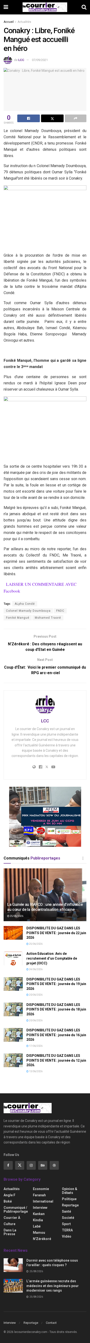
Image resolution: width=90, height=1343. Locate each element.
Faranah (39, 1195)
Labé (37, 1226)
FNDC (60, 610)
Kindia (38, 1220)
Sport (66, 1224)
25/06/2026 (16, 916)
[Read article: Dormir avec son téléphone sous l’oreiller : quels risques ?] (13, 1265)
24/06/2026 (35, 969)
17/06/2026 (35, 1046)
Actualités (24, 22)
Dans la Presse (10, 1232)
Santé (66, 1211)
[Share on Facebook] (28, 118)
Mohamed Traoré (48, 617)
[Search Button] (84, 7)
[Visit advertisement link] (45, 817)
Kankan (39, 1214)
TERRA (67, 1230)
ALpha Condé (25, 603)
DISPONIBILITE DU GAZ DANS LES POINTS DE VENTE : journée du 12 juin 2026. (56, 1060)
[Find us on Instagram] (31, 1165)
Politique (69, 1199)
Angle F (9, 1195)
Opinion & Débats (69, 1191)
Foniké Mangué (17, 617)
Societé (68, 1218)
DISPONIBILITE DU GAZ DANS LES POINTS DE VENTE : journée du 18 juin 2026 (56, 1009)
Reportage (70, 1205)
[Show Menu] (6, 7)
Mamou (39, 1232)
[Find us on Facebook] (8, 1165)
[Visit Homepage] (45, 7)
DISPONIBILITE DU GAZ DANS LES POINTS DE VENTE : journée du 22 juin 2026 (56, 932)
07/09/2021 (40, 60)
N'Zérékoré (42, 1239)
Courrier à (12, 1218)
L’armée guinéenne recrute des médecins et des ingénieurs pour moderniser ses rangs (52, 1285)
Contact (51, 1323)
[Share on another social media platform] (75, 118)
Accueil (9, 22)
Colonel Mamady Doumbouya (28, 610)
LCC (21, 60)
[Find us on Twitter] (19, 1165)
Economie (41, 1189)
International (43, 1201)
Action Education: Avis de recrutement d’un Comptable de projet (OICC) (51, 958)
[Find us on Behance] (42, 1165)
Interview (40, 1208)
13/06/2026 (35, 1071)
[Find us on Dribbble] (54, 1165)
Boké (8, 1201)
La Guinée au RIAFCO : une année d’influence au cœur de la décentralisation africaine (45, 907)
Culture (9, 1224)
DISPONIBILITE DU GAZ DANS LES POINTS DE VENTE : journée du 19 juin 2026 (56, 984)
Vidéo (66, 1236)
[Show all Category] (82, 858)
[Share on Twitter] (52, 118)
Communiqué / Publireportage (16, 1209)
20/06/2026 (35, 994)
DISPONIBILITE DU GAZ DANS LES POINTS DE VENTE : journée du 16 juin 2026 (56, 1034)
